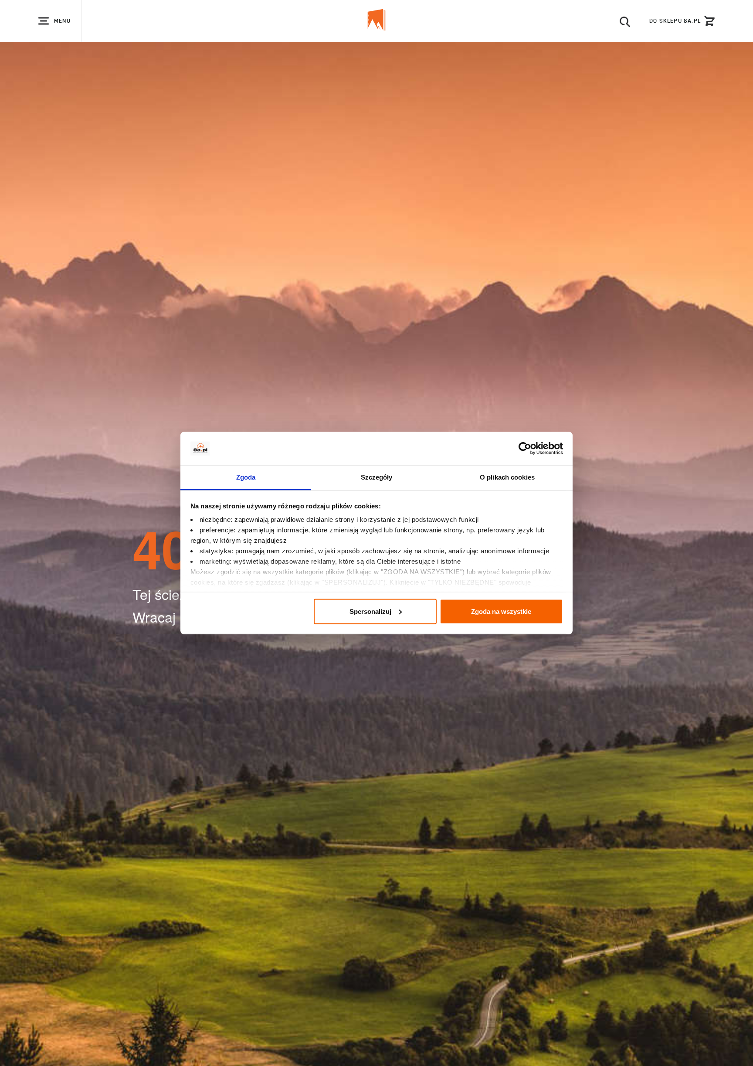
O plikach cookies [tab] (507, 477)
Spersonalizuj (370, 611)
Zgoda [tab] (246, 477)
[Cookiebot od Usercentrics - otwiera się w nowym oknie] (525, 448)
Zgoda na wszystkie (501, 611)
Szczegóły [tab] (377, 477)
